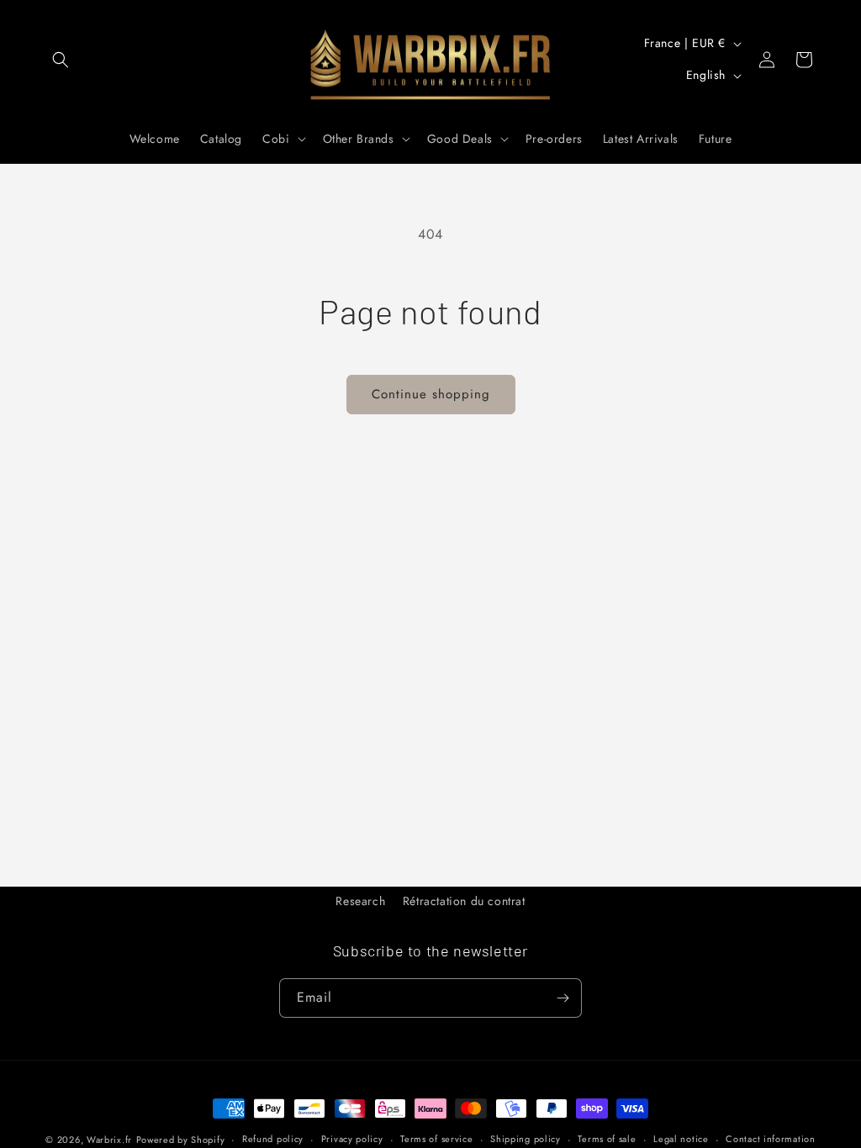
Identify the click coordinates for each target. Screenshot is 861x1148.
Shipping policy (525, 1138)
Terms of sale (607, 1138)
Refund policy (273, 1138)
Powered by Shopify (180, 1139)
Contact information (770, 1138)
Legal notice (680, 1138)
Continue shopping (431, 394)
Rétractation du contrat (464, 901)
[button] (60, 59)
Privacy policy (352, 1138)
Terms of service (436, 1138)
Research (360, 901)
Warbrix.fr (109, 1139)
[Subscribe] (562, 998)
